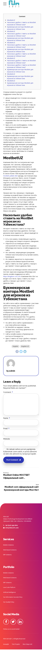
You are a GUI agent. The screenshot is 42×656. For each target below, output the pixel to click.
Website (6, 439)
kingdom (15, 346)
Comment (8, 392)
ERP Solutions (7, 555)
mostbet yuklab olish (10, 176)
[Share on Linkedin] (24, 351)
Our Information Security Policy (12, 597)
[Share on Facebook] (17, 351)
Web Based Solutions (9, 550)
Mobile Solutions (8, 545)
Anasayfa (6, 644)
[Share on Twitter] (21, 351)
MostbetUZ (11, 20)
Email (6, 428)
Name (6, 418)
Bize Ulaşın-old (27, 644)
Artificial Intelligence (9, 592)
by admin (10, 371)
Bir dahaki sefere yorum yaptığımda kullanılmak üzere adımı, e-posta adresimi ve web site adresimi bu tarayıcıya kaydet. (20, 451)
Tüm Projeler (16, 644)
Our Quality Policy (8, 602)
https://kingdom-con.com (12, 276)
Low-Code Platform (9, 587)
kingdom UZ (25, 346)
